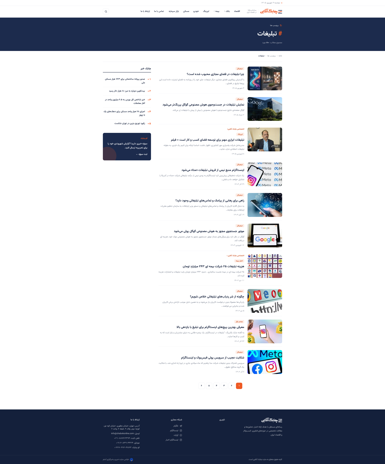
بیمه (217, 11)
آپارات (176, 435)
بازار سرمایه (174, 11)
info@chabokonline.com (122, 433)
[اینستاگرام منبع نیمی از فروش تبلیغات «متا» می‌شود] (265, 174)
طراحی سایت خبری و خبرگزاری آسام (116, 459)
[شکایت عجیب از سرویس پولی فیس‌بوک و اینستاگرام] (265, 362)
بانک (227, 11)
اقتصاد (237, 11)
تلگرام (176, 425)
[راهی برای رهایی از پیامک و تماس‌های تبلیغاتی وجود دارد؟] (265, 205)
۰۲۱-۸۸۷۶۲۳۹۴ (122, 438)
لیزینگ (206, 11)
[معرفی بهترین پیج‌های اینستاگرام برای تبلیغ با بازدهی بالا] (265, 331)
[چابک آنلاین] (256, 420)
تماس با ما (159, 11)
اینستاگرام (174, 430)
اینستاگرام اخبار (172, 439)
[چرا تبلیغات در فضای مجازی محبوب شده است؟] (265, 78)
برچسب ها (271, 55)
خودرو (196, 11)
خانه (280, 55)
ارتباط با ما (145, 11)
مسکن (186, 11)
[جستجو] (106, 11)
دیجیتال (240, 68)
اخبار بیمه (239, 261)
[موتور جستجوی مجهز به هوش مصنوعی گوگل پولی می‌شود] (265, 235)
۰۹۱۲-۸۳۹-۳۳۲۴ (124, 443)
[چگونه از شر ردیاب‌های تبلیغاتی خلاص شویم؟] (265, 301)
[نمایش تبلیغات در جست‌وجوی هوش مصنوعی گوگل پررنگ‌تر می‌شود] (265, 109)
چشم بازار (239, 321)
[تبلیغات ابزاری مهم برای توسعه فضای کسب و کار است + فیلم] (265, 142)
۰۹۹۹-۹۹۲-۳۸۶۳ (122, 447)
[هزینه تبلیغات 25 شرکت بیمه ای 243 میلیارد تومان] (265, 268)
